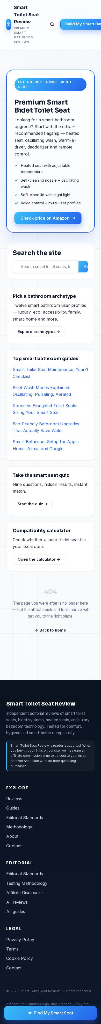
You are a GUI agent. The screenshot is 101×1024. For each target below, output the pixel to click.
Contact (13, 845)
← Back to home (50, 630)
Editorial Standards (24, 817)
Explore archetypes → (39, 331)
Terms (12, 949)
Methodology (19, 826)
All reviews (17, 902)
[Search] (52, 24)
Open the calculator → (39, 559)
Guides (12, 808)
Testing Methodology (26, 883)
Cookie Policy (19, 958)
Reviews (14, 798)
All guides (15, 911)
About (12, 836)
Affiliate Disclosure (24, 892)
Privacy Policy (20, 939)
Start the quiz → (33, 504)
